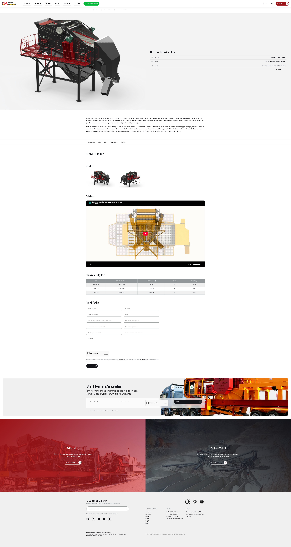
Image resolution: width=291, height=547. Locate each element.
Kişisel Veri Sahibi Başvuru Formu (94, 535)
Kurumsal (148, 514)
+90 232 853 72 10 (172, 511)
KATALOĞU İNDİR (70, 462)
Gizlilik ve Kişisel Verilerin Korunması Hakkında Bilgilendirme (101, 534)
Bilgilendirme (143, 359)
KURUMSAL (38, 3)
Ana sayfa (88, 10)
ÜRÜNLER (48, 3)
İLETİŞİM (77, 3)
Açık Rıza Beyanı (122, 534)
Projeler (148, 521)
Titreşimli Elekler (108, 10)
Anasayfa (148, 511)
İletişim (147, 523)
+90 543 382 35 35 (172, 516)
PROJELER (67, 3)
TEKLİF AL (91, 366)
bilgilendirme (122, 359)
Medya (147, 518)
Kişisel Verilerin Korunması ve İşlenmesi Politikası (98, 532)
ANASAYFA (27, 3)
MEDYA (57, 3)
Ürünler (98, 10)
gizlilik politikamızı (104, 410)
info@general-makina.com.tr (175, 518)
